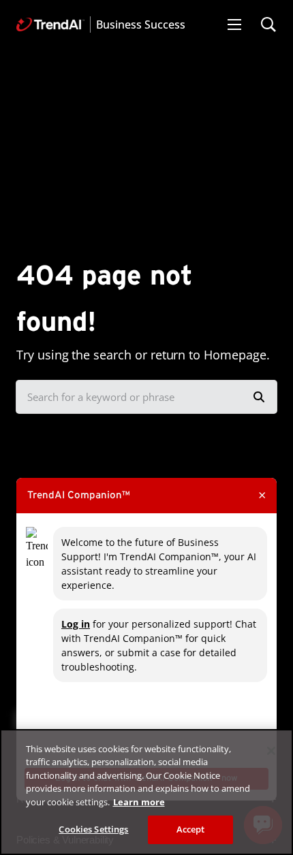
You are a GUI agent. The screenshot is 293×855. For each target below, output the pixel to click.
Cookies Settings (93, 829)
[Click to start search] (259, 397)
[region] (146, 792)
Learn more (139, 802)
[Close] (271, 751)
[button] (234, 24)
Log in (75, 623)
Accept (190, 829)
